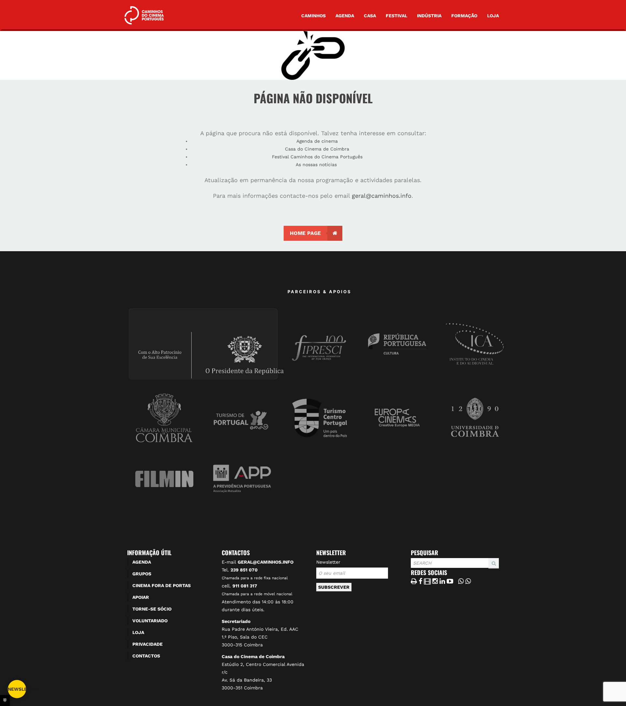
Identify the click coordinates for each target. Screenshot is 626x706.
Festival (396, 15)
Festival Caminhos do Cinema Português (317, 156)
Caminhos (313, 15)
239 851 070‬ (244, 569)
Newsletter (328, 562)
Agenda (344, 15)
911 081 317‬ (244, 585)
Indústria (429, 15)
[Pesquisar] (413, 568)
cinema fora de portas (161, 585)
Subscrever (334, 587)
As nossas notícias (317, 164)
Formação (464, 15)
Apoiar (140, 597)
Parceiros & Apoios (319, 291)
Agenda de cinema (317, 141)
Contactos (146, 655)
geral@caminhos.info (381, 195)
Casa (370, 15)
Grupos (141, 573)
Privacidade (147, 644)
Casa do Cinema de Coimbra (317, 148)
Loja (493, 15)
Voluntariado (150, 620)
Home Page (305, 233)
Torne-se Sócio (151, 609)
